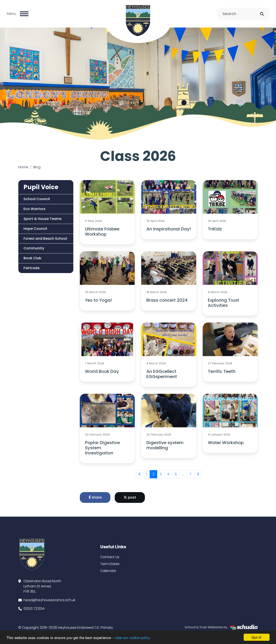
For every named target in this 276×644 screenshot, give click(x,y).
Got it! (257, 637)
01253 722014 (34, 608)
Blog (37, 167)
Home (23, 167)
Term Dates (109, 563)
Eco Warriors (34, 208)
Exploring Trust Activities (223, 302)
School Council (37, 198)
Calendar (108, 570)
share (96, 497)
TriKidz (215, 229)
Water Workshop (226, 443)
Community (34, 248)
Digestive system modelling (164, 445)
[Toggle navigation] (24, 13)
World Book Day (102, 371)
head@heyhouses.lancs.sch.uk (49, 600)
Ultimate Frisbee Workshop (102, 231)
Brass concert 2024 (167, 300)
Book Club (32, 258)
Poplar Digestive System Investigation (102, 448)
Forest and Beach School (45, 238)
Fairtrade (31, 268)
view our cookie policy (132, 637)
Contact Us (109, 556)
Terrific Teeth (221, 371)
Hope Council (35, 228)
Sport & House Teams (43, 218)
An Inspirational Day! (168, 229)
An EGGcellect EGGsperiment (161, 374)
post (131, 497)
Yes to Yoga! (98, 300)
